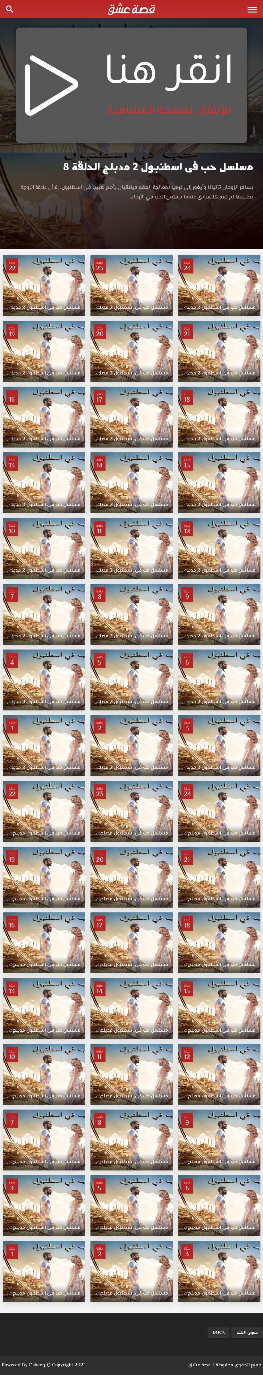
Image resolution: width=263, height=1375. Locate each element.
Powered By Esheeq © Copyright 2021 (43, 1365)
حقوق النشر (247, 1332)
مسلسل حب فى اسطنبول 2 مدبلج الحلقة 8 (158, 167)
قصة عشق (199, 1365)
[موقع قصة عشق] (131, 9)
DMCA (219, 1332)
